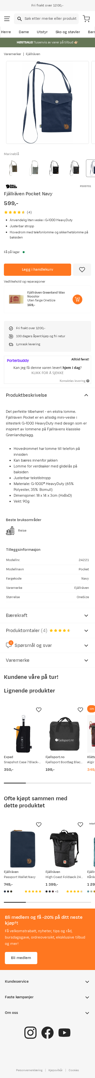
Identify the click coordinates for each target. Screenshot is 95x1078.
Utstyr (42, 32)
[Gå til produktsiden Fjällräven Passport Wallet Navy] (23, 849)
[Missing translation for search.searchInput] (19, 18)
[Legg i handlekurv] (77, 299)
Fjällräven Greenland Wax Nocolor (46, 294)
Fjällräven (33, 54)
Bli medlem (21, 957)
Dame (24, 32)
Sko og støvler (68, 32)
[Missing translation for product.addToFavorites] (82, 270)
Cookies (74, 1070)
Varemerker (12, 54)
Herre (6, 32)
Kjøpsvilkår (55, 1070)
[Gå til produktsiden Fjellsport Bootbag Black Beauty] (64, 734)
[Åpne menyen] (7, 18)
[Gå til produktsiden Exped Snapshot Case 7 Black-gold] (23, 734)
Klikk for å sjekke (47, 372)
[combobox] (46, 18)
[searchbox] (51, 19)
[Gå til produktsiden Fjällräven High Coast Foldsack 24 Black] (64, 849)
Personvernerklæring (29, 1070)
